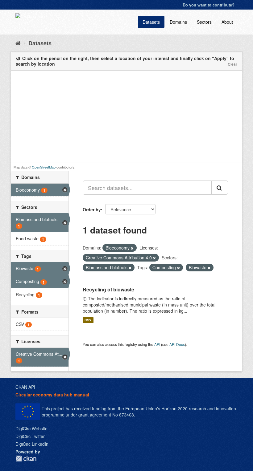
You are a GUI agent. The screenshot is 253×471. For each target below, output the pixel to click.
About (227, 22)
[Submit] (219, 188)
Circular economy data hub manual (52, 395)
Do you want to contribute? (208, 5)
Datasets (151, 22)
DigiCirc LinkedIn (31, 444)
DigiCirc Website (31, 428)
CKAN (25, 458)
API (157, 344)
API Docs (177, 344)
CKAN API (25, 387)
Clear (232, 64)
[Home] (18, 43)
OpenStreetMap (44, 166)
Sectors (204, 22)
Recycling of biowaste (108, 289)
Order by (92, 209)
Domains (178, 22)
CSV (88, 320)
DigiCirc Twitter (30, 436)
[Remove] (132, 248)
